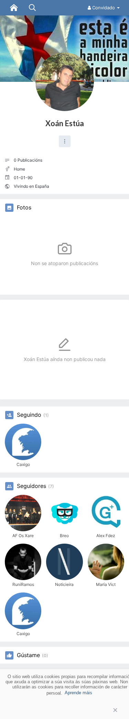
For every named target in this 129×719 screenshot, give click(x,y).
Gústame (28, 655)
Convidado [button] (103, 7)
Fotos (24, 208)
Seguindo (29, 415)
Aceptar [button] (64, 710)
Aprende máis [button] (78, 692)
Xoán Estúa (64, 123)
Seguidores (31, 486)
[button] (65, 141)
